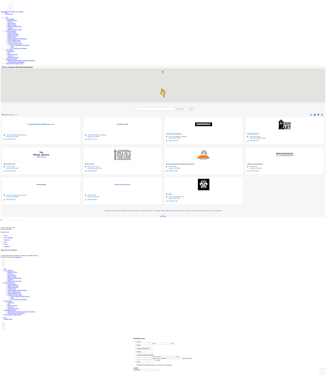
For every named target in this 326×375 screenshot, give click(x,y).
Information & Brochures (200, 211)
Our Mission (10, 51)
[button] (163, 90)
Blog (12, 46)
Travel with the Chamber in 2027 (14, 63)
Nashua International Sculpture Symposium (180, 164)
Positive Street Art (253, 134)
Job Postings (179, 211)
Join (7, 17)
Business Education (12, 35)
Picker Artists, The (9, 164)
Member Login (9, 14)
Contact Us (10, 56)
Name (139, 342)
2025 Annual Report (12, 57)
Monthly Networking (13, 34)
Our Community (10, 19)
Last (172, 343)
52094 (135, 370)
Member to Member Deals (14, 26)
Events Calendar (11, 32)
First (154, 343)
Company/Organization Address (145, 355)
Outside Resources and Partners (15, 62)
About (5, 244)
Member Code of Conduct (14, 29)
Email (139, 345)
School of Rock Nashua (173, 134)
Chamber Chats (11, 37)
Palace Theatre (89, 164)
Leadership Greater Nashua (14, 43)
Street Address (156, 356)
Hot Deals (143, 211)
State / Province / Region (159, 358)
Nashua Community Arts (255, 164)
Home (5, 235)
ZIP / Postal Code (187, 358)
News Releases (11, 23)
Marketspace (170, 211)
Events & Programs (11, 31)
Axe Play (169, 194)
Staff (8, 53)
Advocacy (10, 22)
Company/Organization (143, 348)
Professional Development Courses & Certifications (21, 60)
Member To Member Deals (156, 211)
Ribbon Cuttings (11, 25)
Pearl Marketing (17, 257)
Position (139, 351)
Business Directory (111, 211)
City (178, 356)
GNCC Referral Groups (13, 40)
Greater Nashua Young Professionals (17, 38)
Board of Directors (12, 54)
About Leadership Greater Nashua (20, 45)
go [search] (192, 109)
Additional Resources (11, 59)
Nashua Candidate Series (14, 41)
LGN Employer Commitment (19, 48)
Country (158, 360)
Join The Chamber (215, 211)
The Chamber (9, 50)
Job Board (10, 28)
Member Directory (12, 20)
